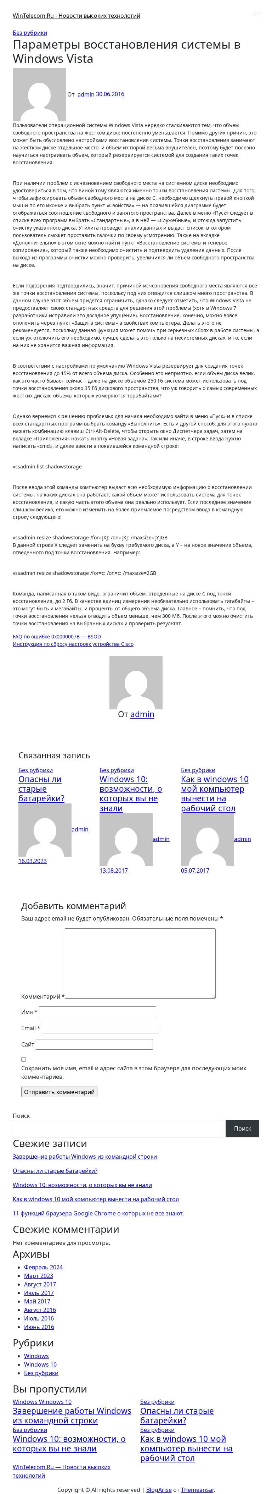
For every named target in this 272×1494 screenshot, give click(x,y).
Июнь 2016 (39, 1327)
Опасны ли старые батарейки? (41, 789)
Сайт (27, 1044)
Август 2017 (40, 1284)
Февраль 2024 (43, 1267)
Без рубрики (30, 33)
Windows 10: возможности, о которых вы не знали (131, 794)
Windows (36, 1356)
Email (30, 1028)
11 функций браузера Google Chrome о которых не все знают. (98, 1213)
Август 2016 (40, 1310)
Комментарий (43, 996)
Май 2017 (37, 1301)
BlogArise (159, 1490)
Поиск (21, 1116)
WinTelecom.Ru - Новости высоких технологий (76, 16)
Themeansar (197, 1490)
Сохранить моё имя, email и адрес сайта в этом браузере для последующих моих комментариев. (133, 1072)
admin (86, 94)
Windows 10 (40, 1364)
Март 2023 (38, 1276)
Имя (29, 1012)
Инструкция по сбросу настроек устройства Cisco (73, 644)
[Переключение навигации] (17, 9)
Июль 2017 (39, 1293)
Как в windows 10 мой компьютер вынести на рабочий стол (215, 794)
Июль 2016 (39, 1318)
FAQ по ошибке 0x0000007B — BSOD (57, 636)
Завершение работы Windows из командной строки (85, 1156)
